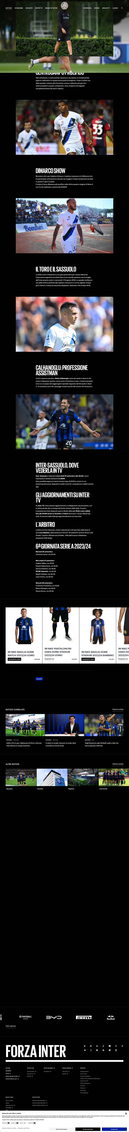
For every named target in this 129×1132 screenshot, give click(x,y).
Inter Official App (11, 1079)
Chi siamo (65, 1071)
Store (96, 8)
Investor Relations (85, 1076)
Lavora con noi (84, 1081)
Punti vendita (9, 1100)
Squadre (8, 1071)
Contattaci (47, 1071)
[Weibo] (91, 1046)
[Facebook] (97, 1050)
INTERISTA (87, 8)
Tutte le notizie (117, 709)
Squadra (39, 679)
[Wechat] (103, 1050)
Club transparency (85, 1083)
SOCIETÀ (29, 8)
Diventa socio (30, 1071)
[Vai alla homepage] (64, 6)
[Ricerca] (122, 8)
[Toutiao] (116, 1050)
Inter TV (8, 1073)
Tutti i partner (11, 1026)
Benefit (29, 1076)
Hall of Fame (83, 1074)
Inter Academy (48, 1068)
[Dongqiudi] (110, 1050)
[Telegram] (84, 1046)
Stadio (7, 1103)
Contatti (82, 1085)
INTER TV (38, 8)
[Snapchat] (85, 1050)
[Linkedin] (97, 1046)
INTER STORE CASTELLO (39, 1105)
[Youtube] (110, 1046)
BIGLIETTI (106, 8)
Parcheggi (8, 1107)
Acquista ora (14, 659)
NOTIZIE (9, 8)
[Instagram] (122, 1046)
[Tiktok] (103, 1046)
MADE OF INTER (51, 8)
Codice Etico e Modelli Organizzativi (90, 1078)
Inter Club (30, 1068)
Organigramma (84, 1071)
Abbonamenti (9, 1105)
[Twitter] (91, 1050)
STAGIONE (19, 8)
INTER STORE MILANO (38, 1100)
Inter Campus (66, 1068)
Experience (30, 1074)
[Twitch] (116, 1046)
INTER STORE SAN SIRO (39, 1103)
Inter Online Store (12, 1076)
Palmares (82, 1088)
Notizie (8, 1068)
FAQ (7, 1110)
